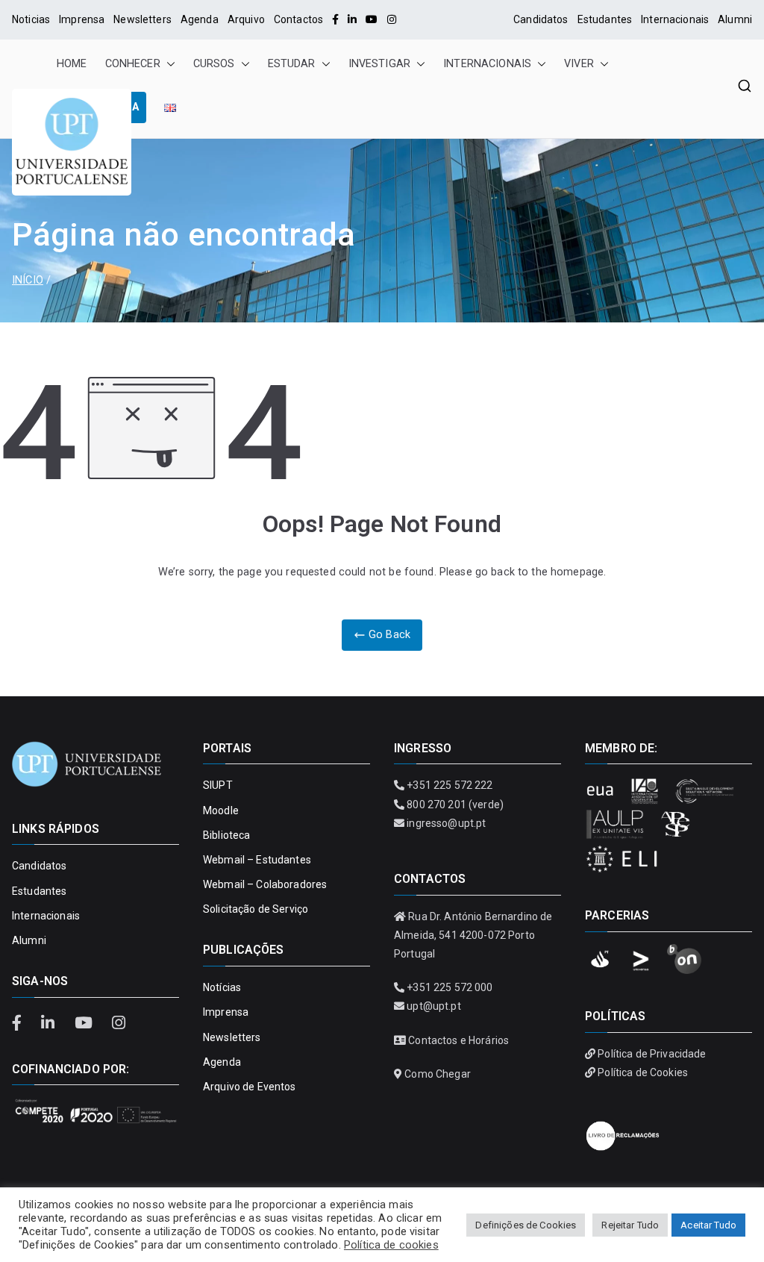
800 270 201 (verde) (455, 804)
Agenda (200, 19)
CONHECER (132, 63)
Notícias (222, 987)
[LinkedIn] (352, 19)
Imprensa (81, 19)
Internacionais (675, 19)
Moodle (221, 810)
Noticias (31, 19)
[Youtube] (372, 19)
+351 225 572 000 (449, 987)
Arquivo (246, 19)
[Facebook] (335, 19)
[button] (167, 64)
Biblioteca (226, 835)
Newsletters (142, 19)
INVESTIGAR (379, 63)
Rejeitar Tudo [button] (630, 1225)
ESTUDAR (292, 63)
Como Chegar (437, 1074)
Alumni (735, 19)
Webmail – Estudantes (257, 860)
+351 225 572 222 (449, 785)
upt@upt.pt (433, 1006)
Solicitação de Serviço (255, 909)
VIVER (579, 63)
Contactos (298, 19)
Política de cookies (391, 1245)
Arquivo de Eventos (249, 1087)
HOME (72, 63)
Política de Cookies (643, 1072)
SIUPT (218, 785)
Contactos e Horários (458, 1040)
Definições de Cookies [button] (525, 1225)
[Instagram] (391, 19)
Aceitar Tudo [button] (708, 1225)
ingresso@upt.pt (446, 823)
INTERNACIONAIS (487, 63)
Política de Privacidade (652, 1054)
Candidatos (540, 19)
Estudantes (604, 19)
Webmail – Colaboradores (265, 884)
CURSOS (214, 63)
